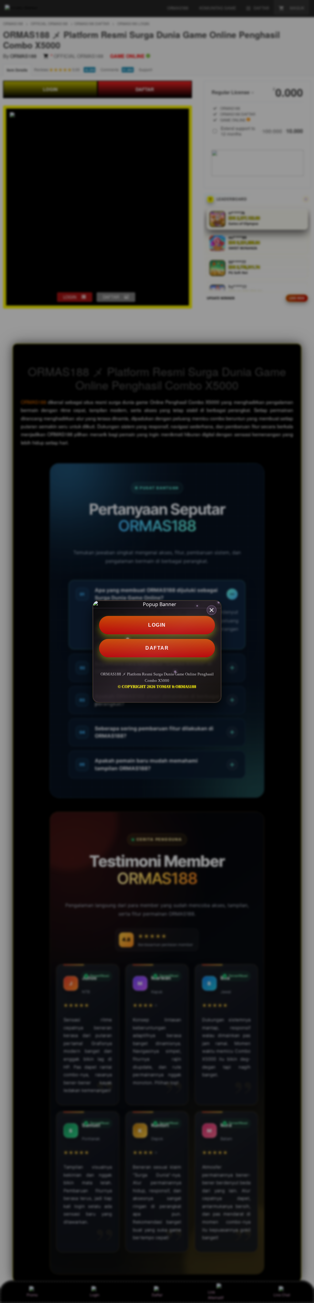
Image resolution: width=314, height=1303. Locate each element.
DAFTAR (157, 648)
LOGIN (157, 625)
